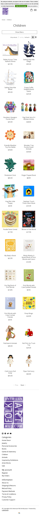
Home (3, 20)
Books (4, 449)
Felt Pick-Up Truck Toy (28, 344)
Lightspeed (5, 510)
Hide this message (21, 6)
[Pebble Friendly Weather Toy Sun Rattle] (10, 135)
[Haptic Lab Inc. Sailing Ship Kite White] (10, 77)
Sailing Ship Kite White (10, 88)
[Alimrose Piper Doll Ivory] (28, 361)
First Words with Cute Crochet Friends (10, 315)
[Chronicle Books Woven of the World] (28, 219)
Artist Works (6, 463)
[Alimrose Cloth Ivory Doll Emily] (10, 361)
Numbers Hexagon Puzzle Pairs (10, 118)
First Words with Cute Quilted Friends (29, 286)
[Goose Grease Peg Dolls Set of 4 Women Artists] (28, 107)
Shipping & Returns (9, 486)
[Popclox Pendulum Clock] (10, 165)
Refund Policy (6, 488)
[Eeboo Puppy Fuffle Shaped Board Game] (28, 77)
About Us (5, 483)
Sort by (22, 37)
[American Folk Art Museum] (5, 10)
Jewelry (4, 443)
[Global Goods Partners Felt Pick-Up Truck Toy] (28, 333)
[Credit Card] (19, 513)
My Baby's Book (10, 256)
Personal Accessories (9, 446)
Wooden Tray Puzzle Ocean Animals (29, 147)
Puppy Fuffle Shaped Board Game (29, 89)
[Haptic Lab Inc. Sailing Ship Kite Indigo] (28, 49)
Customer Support (8, 500)
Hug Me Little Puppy (10, 202)
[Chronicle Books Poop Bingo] (28, 303)
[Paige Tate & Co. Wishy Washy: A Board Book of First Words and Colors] (28, 245)
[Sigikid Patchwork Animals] (10, 333)
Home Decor (6, 440)
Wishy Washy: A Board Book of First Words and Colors (29, 257)
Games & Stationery (9, 452)
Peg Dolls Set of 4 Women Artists (29, 118)
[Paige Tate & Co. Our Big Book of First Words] (10, 275)
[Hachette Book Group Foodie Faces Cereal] (10, 219)
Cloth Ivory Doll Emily (10, 372)
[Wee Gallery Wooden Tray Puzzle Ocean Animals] (28, 135)
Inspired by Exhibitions (10, 460)
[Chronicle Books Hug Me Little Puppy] (10, 191)
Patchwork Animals (10, 343)
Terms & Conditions (9, 494)
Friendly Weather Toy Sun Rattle (10, 146)
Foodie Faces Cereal (10, 229)
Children (5, 454)
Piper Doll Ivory (28, 371)
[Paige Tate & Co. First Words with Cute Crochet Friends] (10, 303)
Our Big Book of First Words (10, 286)
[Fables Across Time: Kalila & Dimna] (10, 49)
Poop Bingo (29, 313)
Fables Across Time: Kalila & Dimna (10, 60)
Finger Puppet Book (29, 175)
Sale (3, 466)
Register (5, 473)
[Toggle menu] (35, 10)
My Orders (5, 476)
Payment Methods (8, 491)
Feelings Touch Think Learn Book (28, 202)
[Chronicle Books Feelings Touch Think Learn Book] (28, 191)
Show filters (19, 32)
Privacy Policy (6, 497)
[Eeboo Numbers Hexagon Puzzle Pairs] (10, 107)
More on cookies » (33, 6)
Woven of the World (29, 229)
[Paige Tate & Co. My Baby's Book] (10, 245)
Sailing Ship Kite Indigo (28, 60)
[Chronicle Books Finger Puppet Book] (28, 165)
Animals (4, 457)
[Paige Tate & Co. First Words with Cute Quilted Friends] (28, 275)
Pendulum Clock (10, 175)
